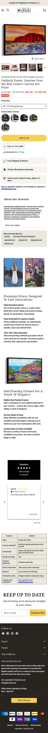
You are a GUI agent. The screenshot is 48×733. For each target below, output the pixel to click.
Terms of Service (21, 725)
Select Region (24, 700)
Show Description (12, 225)
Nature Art (9, 244)
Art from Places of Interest (24, 237)
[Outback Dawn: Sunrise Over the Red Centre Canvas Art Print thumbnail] (5, 67)
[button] (5, 502)
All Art (7, 237)
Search (10, 725)
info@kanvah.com (25, 582)
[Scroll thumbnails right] (44, 67)
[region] (24, 502)
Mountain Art (36, 240)
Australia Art (10, 240)
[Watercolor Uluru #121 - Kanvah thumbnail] (14, 67)
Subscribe (38, 613)
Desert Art (23, 240)
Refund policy (36, 725)
